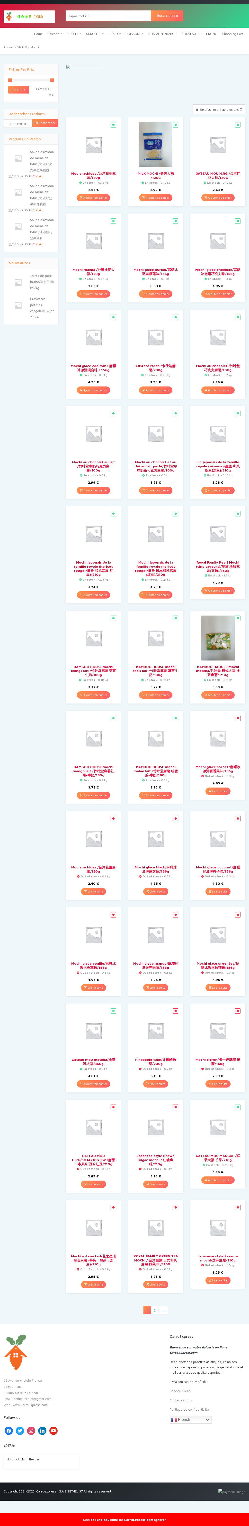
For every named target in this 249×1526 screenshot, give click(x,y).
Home (38, 34)
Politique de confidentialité (189, 1409)
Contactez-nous (181, 1400)
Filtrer (18, 90)
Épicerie (54, 34)
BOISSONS (133, 34)
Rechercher (168, 16)
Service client (180, 1391)
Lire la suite (219, 791)
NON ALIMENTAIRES (162, 34)
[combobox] (219, 109)
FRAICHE (73, 34)
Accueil (9, 47)
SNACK (113, 34)
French (183, 1419)
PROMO (211, 34)
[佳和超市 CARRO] (29, 16)
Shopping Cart (232, 34)
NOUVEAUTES (191, 34)
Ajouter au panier (95, 197)
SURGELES (93, 34)
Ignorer (160, 1520)
